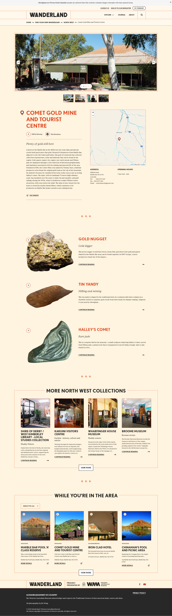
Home (28, 22)
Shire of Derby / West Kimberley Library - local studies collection (35, 436)
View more (86, 468)
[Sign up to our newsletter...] (144, 584)
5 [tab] (90, 86)
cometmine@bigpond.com (105, 183)
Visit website (34, 195)
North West (69, 22)
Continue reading (87, 264)
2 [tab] (83, 86)
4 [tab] (88, 86)
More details (26, 563)
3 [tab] (86, 86)
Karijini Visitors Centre (66, 433)
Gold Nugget (93, 239)
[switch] (142, 15)
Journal (121, 15)
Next (154, 62)
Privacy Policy (139, 593)
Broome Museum (134, 431)
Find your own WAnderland (47, 22)
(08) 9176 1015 (100, 179)
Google (143, 164)
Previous (18, 62)
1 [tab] (81, 86)
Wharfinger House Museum (102, 433)
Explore (107, 15)
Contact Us (104, 8)
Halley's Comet (94, 329)
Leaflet (132, 164)
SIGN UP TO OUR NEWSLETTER (121, 8)
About (131, 15)
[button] (119, 139)
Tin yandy (89, 284)
